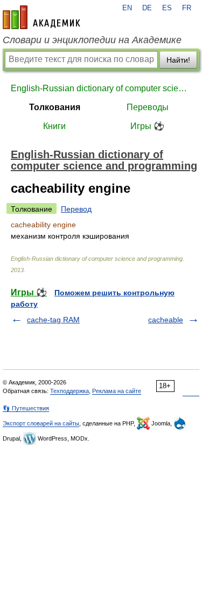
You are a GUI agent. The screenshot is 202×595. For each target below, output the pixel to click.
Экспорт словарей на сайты (41, 423)
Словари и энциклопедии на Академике (92, 40)
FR (186, 8)
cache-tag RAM (53, 319)
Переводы (148, 107)
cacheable (165, 319)
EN (127, 8)
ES (167, 8)
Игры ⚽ (147, 126)
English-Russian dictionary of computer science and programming (101, 88)
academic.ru (41, 17)
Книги (54, 126)
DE (147, 8)
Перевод (76, 209)
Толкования (54, 107)
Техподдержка (69, 391)
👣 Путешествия (26, 408)
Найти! (178, 60)
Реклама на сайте (116, 391)
